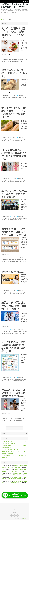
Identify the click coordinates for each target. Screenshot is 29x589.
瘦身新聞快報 (20, 58)
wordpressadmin (6, 58)
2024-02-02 (13, 377)
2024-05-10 (13, 258)
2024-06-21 (13, 137)
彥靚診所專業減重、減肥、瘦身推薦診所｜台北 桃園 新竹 (14, 5)
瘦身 (13, 61)
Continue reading (6, 54)
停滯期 (6, 59)
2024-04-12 (13, 290)
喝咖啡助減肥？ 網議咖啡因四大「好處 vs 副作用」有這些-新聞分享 (13, 232)
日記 (4, 61)
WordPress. (25, 518)
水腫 (6, 181)
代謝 (4, 59)
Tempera (20, 518)
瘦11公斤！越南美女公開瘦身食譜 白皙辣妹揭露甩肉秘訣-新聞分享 (14, 393)
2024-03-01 (13, 329)
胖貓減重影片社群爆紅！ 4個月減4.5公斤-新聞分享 (14, 73)
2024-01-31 (13, 417)
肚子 (15, 181)
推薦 (22, 59)
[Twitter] (25, 1)
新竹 (26, 59)
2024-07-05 (13, 58)
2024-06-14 (13, 178)
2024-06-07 (13, 216)
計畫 (15, 99)
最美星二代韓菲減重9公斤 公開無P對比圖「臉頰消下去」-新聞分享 (14, 306)
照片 (14, 333)
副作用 (11, 59)
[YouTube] (23, 1)
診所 (17, 61)
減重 (11, 61)
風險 (21, 293)
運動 (21, 61)
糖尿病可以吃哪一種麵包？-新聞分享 (10, 449)
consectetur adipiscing (15, 511)
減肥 (8, 61)
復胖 (20, 59)
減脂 (13, 261)
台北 (14, 59)
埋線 (16, 59)
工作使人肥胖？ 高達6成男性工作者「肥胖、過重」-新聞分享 (14, 194)
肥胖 (15, 61)
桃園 (6, 61)
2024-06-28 (13, 95)
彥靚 (18, 59)
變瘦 (19, 61)
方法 (2, 61)
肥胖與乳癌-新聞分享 (12, 272)
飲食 (23, 61)
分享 (9, 59)
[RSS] (27, 1)
